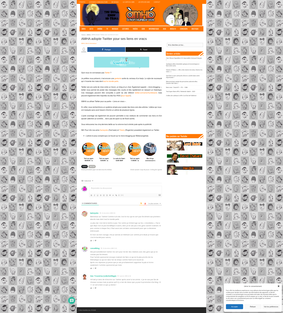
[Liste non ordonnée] (106, 195)
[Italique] (94, 195)
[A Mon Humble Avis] (141, 15)
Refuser (253, 307)
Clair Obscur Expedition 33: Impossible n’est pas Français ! (184, 59)
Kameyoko (104, 130)
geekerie (118, 78)
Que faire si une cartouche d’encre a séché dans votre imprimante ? (183, 76)
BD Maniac (115, 2)
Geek (143, 28)
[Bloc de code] (113, 195)
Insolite (173, 28)
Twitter (107, 72)
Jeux (164, 28)
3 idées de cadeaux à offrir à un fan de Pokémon (181, 95)
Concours (184, 28)
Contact (157, 2)
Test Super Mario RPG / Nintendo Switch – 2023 (180, 91)
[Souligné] (97, 195)
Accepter (234, 307)
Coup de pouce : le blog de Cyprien (146, 170)
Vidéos (135, 28)
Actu (91, 28)
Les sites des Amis (144, 2)
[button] (278, 286)
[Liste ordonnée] (103, 195)
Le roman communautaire (98, 2)
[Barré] (100, 195)
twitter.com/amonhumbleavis (146, 92)
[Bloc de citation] (110, 195)
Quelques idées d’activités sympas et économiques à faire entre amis (182, 65)
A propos (82, 2)
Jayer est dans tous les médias (96, 170)
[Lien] (116, 195)
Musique (115, 28)
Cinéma (99, 28)
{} (119, 195)
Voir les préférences (271, 307)
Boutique (195, 28)
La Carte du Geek (128, 2)
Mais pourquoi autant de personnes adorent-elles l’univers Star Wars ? (181, 82)
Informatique (154, 28)
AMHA (84, 28)
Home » (83, 34)
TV (107, 28)
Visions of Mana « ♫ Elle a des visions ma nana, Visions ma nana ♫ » (184, 71)
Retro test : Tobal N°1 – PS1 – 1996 (176, 87)
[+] (122, 195)
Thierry (122, 130)
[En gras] (91, 195)
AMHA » (89, 34)
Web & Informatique (91, 43)
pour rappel (125, 95)
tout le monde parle (110, 81)
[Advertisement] (184, 115)
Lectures (125, 28)
